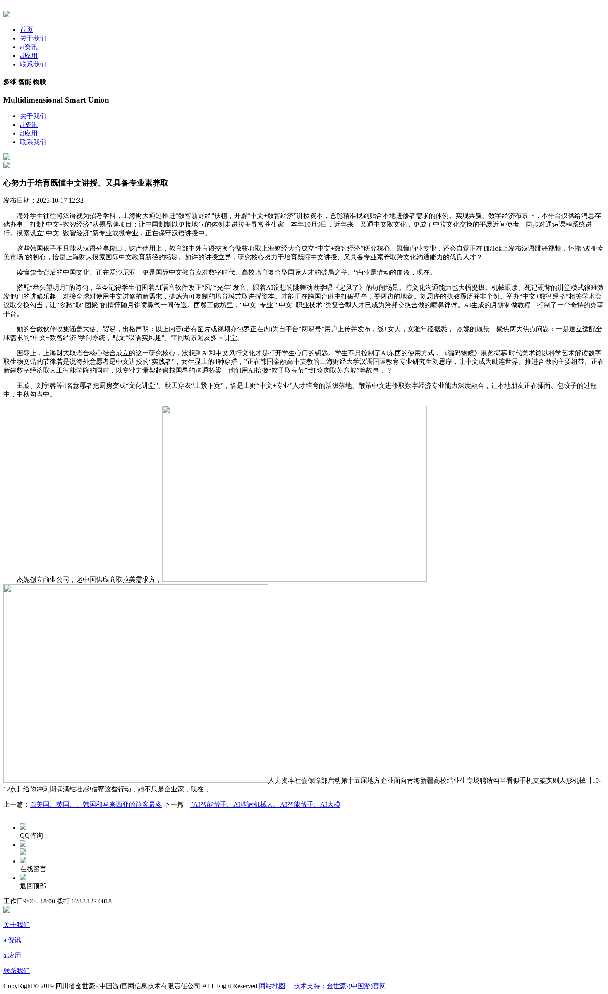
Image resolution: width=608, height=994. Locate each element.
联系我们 (33, 64)
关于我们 (33, 38)
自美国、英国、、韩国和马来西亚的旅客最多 (96, 804)
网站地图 (272, 985)
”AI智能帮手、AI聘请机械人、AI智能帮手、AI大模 (265, 804)
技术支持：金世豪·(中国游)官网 (343, 985)
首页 (26, 29)
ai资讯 (29, 46)
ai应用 (29, 55)
